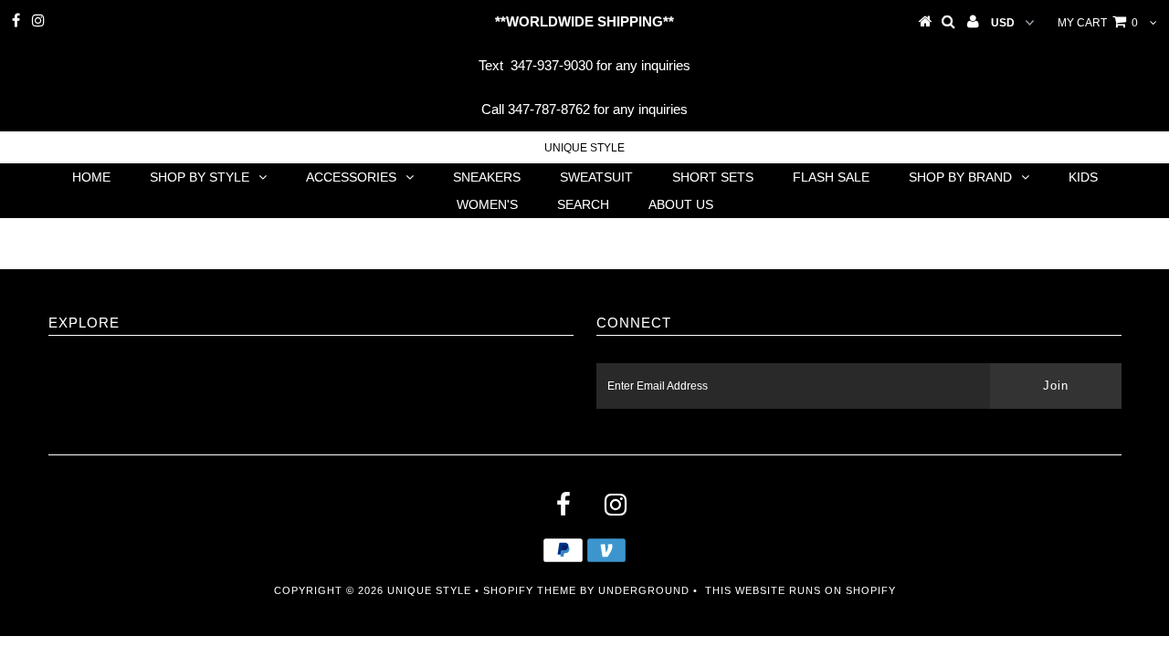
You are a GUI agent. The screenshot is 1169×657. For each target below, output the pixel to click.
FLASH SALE (831, 177)
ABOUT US (680, 204)
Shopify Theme (529, 590)
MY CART (1098, 22)
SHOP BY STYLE (199, 177)
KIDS (1083, 177)
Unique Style (584, 147)
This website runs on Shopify (800, 590)
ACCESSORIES (351, 177)
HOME (91, 177)
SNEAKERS (487, 177)
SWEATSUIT (596, 177)
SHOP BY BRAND (960, 177)
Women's (487, 204)
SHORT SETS (712, 177)
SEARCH (583, 204)
